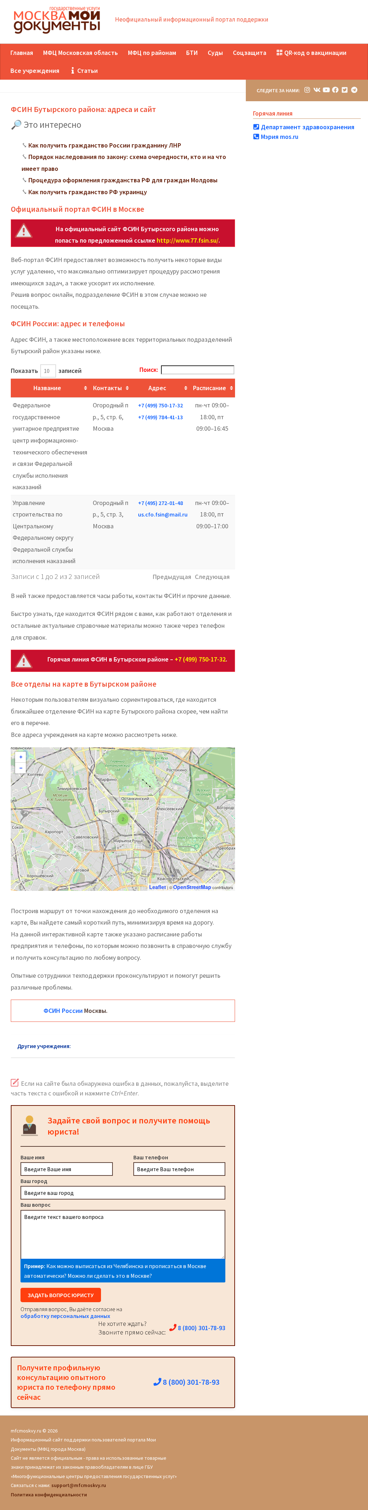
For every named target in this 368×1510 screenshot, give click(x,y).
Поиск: (148, 369)
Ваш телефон (150, 1157)
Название (47, 388)
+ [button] (20, 757)
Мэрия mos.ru (278, 136)
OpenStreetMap (192, 886)
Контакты (107, 388)
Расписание (209, 388)
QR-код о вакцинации (314, 52)
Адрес (157, 388)
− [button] (20, 768)
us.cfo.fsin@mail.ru (163, 514)
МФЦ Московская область (80, 52)
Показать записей (46, 370)
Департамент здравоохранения (306, 127)
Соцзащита (249, 52)
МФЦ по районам (152, 52)
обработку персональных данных (65, 1315)
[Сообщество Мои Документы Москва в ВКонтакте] (316, 90)
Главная (21, 52)
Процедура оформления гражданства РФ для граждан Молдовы (122, 180)
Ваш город (33, 1180)
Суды (215, 52)
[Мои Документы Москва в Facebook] (335, 90)
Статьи (87, 70)
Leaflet (157, 886)
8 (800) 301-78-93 (200, 1328)
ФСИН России (63, 1010)
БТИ (192, 52)
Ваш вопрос (35, 1204)
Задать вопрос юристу (61, 1295)
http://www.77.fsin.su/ (187, 240)
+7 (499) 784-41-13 (160, 417)
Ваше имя (32, 1157)
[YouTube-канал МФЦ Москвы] (326, 90)
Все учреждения (34, 70)
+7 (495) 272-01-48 (160, 502)
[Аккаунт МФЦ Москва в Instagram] (307, 90)
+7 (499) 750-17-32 (160, 405)
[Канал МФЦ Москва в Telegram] (354, 90)
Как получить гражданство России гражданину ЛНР (104, 145)
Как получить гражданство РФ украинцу (87, 192)
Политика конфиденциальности (49, 1494)
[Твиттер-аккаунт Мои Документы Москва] (344, 90)
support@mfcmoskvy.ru (78, 1485)
